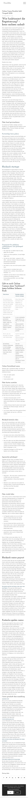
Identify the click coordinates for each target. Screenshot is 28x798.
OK (10, 792)
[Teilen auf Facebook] (3, 778)
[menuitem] (5, 796)
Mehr (17, 792)
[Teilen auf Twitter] (6, 778)
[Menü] (24, 3)
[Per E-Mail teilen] (24, 778)
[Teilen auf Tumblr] (15, 778)
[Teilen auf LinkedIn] (12, 778)
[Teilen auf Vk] (18, 778)
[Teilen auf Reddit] (21, 778)
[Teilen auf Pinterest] (9, 778)
